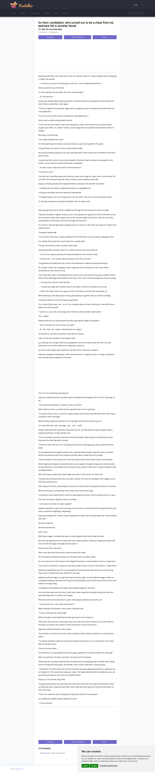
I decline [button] (94, 766)
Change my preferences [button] (108, 766)
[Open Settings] (142, 4)
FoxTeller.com (19, 769)
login (47, 753)
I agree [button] (85, 766)
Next (104, 37)
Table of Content (77, 37)
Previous (50, 37)
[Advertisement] (77, 56)
